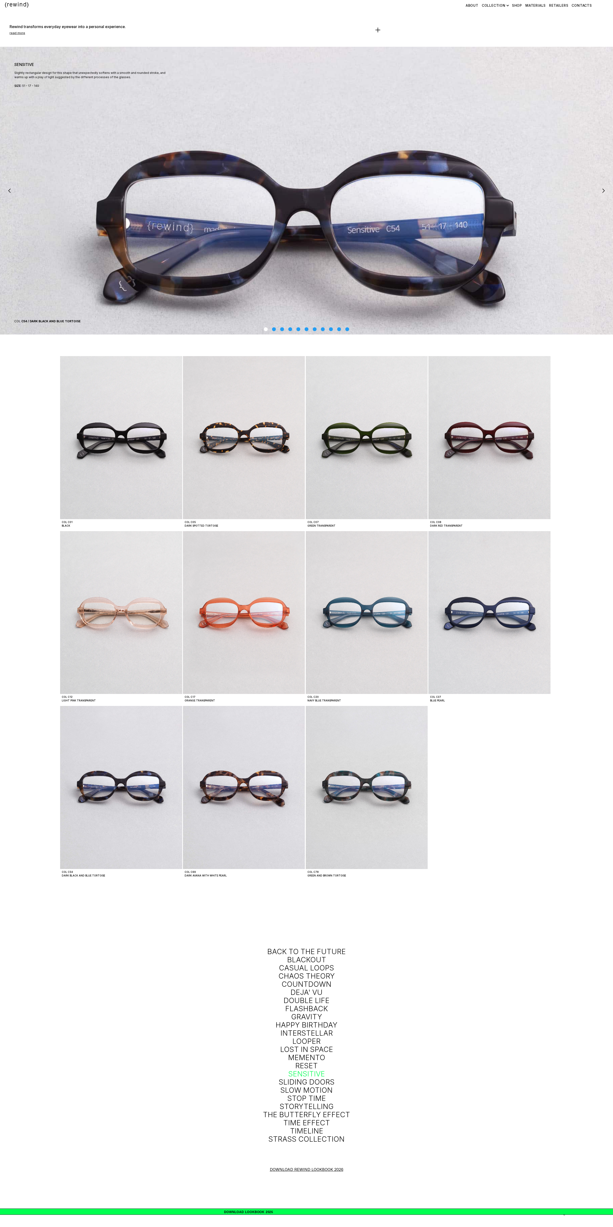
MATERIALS (535, 5)
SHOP (517, 5)
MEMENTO (306, 1057)
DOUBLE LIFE (306, 1000)
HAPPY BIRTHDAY (306, 1024)
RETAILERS (558, 5)
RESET (306, 1065)
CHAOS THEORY (306, 976)
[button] (9, 191)
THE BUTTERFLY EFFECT (306, 1114)
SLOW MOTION (306, 1090)
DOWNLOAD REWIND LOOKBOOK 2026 (306, 1169)
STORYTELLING (307, 1106)
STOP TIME (306, 1098)
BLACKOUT (306, 959)
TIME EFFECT (306, 1122)
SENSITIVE (306, 1073)
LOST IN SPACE (306, 1049)
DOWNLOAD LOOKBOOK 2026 (568, 1212)
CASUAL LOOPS (306, 967)
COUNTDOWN (306, 984)
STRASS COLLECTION (306, 1139)
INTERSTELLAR (306, 1033)
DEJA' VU (306, 992)
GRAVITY (306, 1016)
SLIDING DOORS (307, 1082)
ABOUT (472, 5)
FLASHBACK (306, 1008)
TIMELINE (306, 1130)
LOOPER (306, 1041)
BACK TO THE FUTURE (306, 951)
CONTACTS (582, 5)
